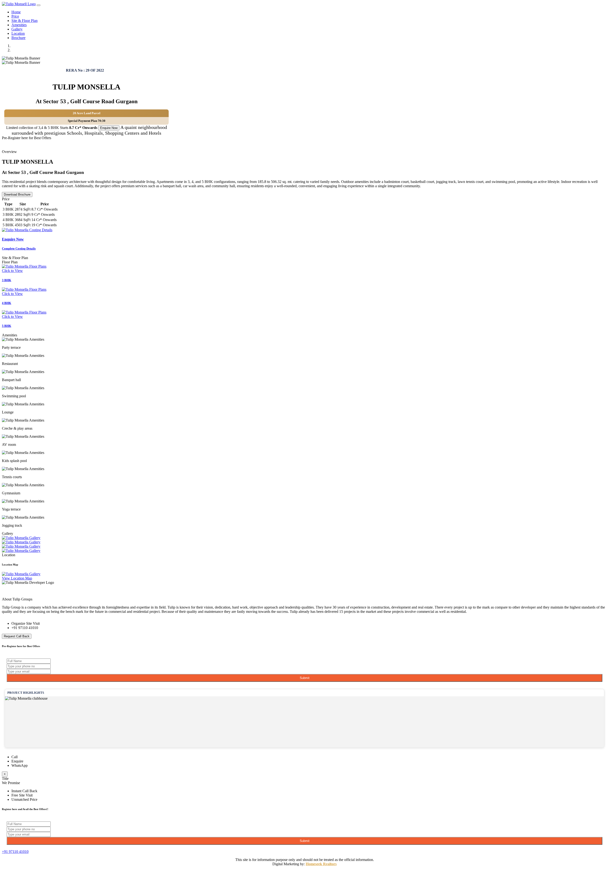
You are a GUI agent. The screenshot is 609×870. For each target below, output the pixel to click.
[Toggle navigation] (38, 5)
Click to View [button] (12, 271)
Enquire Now (109, 128)
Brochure (18, 38)
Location (18, 33)
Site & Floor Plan (24, 21)
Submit (304, 678)
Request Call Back (16, 636)
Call (14, 757)
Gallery (17, 29)
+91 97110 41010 (24, 628)
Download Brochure (17, 194)
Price (15, 16)
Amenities (19, 25)
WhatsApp (19, 765)
